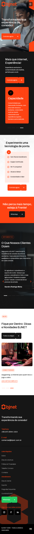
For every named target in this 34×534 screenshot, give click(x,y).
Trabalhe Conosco (7, 468)
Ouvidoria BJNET (7, 493)
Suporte (4, 485)
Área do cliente (6, 481)
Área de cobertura (7, 460)
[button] (4, 44)
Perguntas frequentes (9, 489)
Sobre (4, 456)
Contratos (5, 472)
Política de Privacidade (9, 464)
